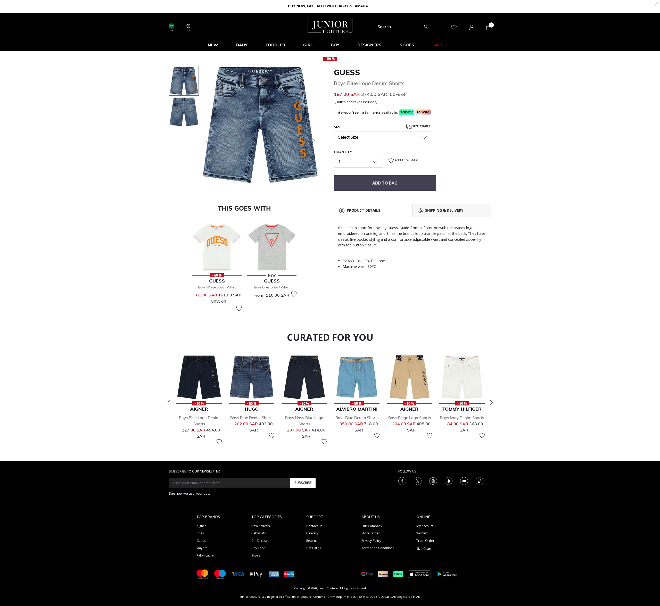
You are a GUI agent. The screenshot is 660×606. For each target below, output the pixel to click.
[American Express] (274, 574)
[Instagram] (433, 480)
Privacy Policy (371, 540)
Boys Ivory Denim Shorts (462, 417)
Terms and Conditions (377, 548)
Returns (311, 540)
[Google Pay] (367, 574)
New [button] (213, 44)
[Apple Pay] (256, 574)
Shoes (255, 555)
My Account (424, 526)
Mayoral (202, 548)
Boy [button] (335, 44)
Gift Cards (313, 548)
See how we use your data (190, 493)
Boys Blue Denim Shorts (251, 417)
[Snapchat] (448, 480)
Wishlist (421, 533)
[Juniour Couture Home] (330, 25)
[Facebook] (402, 480)
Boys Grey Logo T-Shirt (272, 287)
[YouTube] (464, 480)
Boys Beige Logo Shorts (409, 417)
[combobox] (403, 26)
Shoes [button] (407, 44)
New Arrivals (260, 526)
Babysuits (258, 533)
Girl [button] (308, 44)
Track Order (425, 540)
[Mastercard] (202, 574)
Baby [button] (242, 44)
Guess (347, 72)
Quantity (343, 152)
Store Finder (370, 533)
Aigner (201, 526)
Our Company (371, 526)
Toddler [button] (275, 44)
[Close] (656, 3)
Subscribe (303, 482)
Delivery (312, 533)
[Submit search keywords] (426, 26)
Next (491, 402)
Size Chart (420, 126)
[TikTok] (479, 480)
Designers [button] (369, 44)
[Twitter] (418, 480)
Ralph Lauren (206, 555)
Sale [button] (437, 44)
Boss (200, 533)
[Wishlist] (239, 308)
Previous (169, 402)
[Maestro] (220, 574)
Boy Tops (258, 548)
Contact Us (314, 526)
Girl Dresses (260, 540)
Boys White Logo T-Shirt (217, 287)
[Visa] (238, 574)
